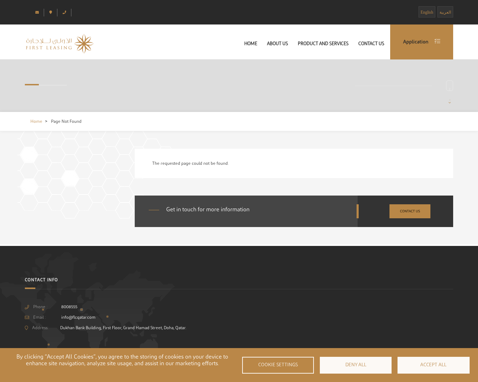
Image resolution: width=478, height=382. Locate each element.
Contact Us (371, 43)
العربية (445, 12)
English (427, 12)
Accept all (433, 364)
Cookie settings (278, 364)
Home (250, 43)
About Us (277, 43)
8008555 (69, 307)
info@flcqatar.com (78, 317)
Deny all (355, 364)
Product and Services (323, 43)
